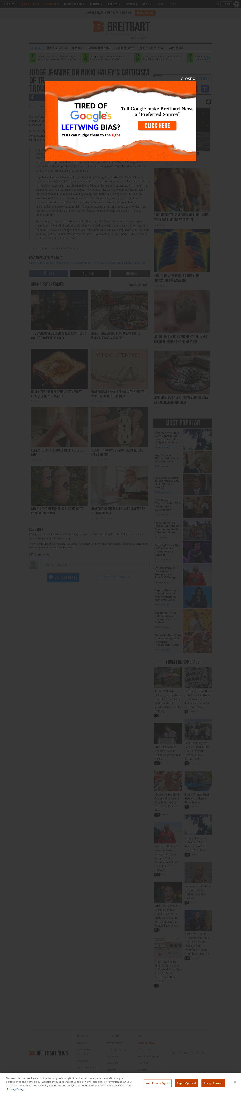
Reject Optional (186, 1083)
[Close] (235, 1082)
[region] (120, 1083)
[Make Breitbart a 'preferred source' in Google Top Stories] (120, 119)
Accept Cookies (213, 1083)
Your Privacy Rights (157, 1083)
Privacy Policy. (15, 1089)
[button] (120, 546)
